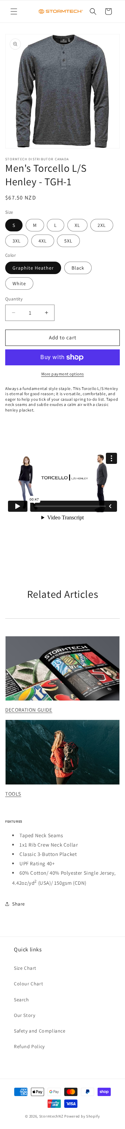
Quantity (14, 299)
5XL (68, 241)
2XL (102, 225)
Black (78, 268)
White (19, 283)
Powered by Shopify (82, 1116)
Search (21, 999)
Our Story (24, 1015)
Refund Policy (29, 1046)
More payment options (62, 373)
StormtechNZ (51, 1116)
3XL (16, 241)
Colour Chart (28, 984)
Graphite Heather (33, 268)
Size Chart (25, 968)
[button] (14, 11)
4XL (43, 241)
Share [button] (18, 904)
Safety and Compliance (40, 1031)
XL (77, 225)
